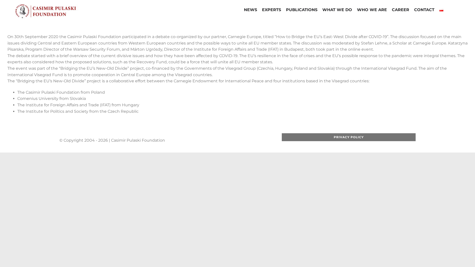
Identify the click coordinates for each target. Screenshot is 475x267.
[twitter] (216, 140)
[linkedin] (240, 140)
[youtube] (224, 140)
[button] (449, 10)
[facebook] (209, 140)
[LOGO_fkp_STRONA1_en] (59, 5)
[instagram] (232, 140)
